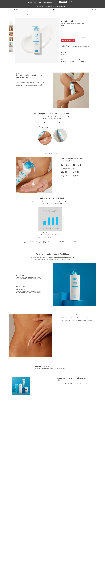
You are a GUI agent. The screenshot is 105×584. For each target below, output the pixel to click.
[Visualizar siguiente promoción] (67, 6)
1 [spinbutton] (64, 32)
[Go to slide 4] (11, 39)
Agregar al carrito (67, 40)
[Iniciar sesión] (91, 10)
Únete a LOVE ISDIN (43, 6)
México (70, 1)
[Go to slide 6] (11, 49)
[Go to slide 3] (11, 34)
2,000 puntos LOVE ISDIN (67, 27)
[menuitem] (21, 14)
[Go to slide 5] (11, 44)
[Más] (66, 32)
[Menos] (62, 32)
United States (63, 1)
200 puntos (83, 37)
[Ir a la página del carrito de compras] (95, 10)
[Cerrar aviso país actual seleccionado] (77, 2)
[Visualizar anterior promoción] (37, 6)
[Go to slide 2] (11, 28)
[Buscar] (93, 10)
